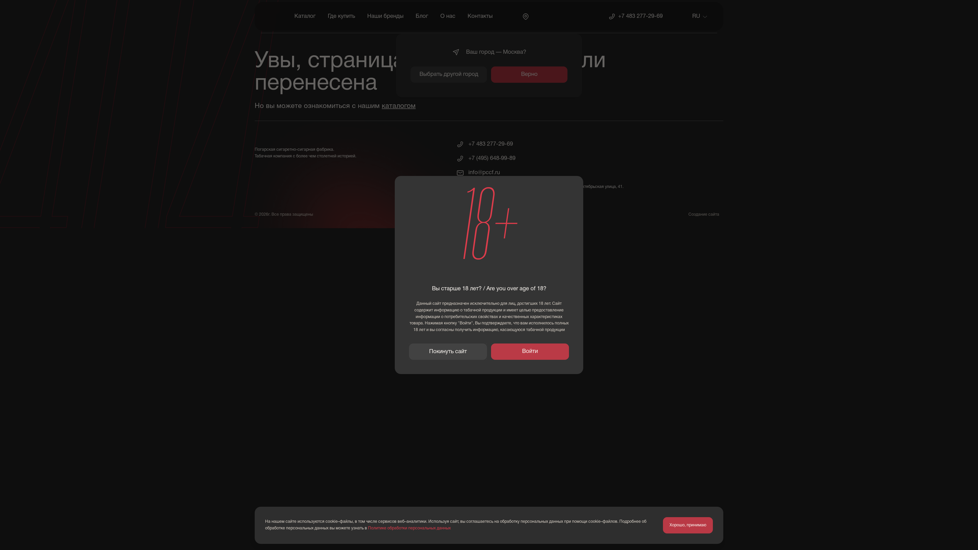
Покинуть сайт (448, 351)
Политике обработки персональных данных (409, 528)
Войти (530, 351)
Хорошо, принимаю (688, 525)
